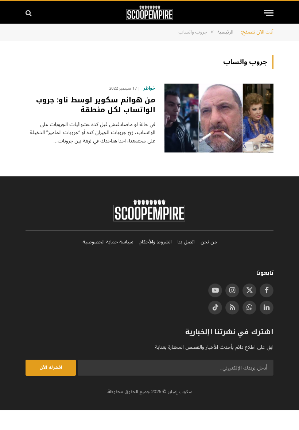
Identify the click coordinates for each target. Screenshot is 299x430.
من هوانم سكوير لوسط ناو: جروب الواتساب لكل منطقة (95, 105)
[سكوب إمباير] (149, 13)
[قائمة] (268, 13)
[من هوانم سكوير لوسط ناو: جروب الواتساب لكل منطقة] (218, 118)
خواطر (149, 88)
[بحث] (29, 13)
